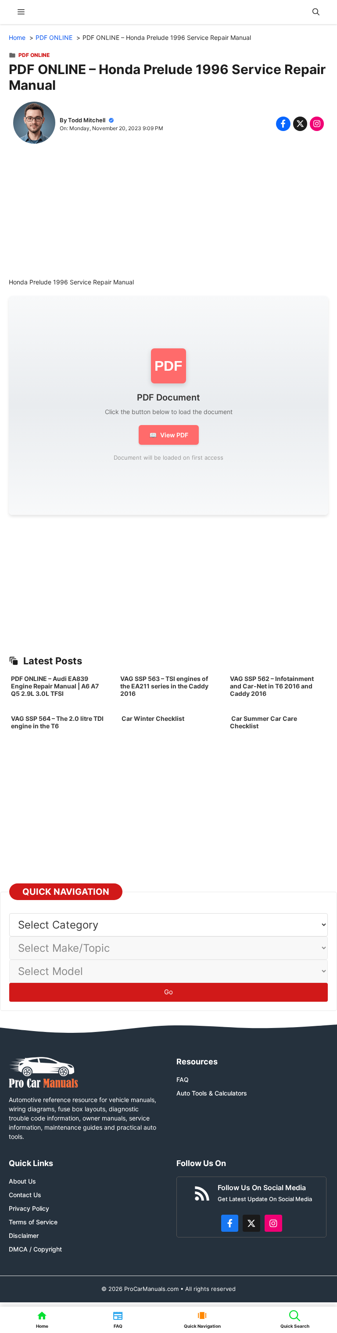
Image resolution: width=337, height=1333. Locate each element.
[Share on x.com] (300, 124)
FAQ (182, 1079)
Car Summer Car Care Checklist (263, 722)
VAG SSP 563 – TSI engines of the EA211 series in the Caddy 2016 (164, 686)
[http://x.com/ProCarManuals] (251, 1223)
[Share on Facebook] (283, 124)
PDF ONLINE (34, 55)
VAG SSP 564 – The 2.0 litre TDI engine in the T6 (57, 722)
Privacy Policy (29, 1208)
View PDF (168, 435)
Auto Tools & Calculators (211, 1093)
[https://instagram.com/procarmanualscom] (273, 1223)
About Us (22, 1181)
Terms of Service (33, 1222)
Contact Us (25, 1194)
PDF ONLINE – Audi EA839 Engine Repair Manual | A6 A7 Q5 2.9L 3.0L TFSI (55, 686)
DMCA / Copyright (35, 1249)
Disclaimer (24, 1235)
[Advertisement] (168, 216)
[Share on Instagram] (317, 124)
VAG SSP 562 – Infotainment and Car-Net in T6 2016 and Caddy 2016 (272, 686)
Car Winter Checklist (152, 718)
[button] (316, 12)
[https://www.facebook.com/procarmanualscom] (230, 1223)
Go (168, 992)
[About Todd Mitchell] (34, 124)
